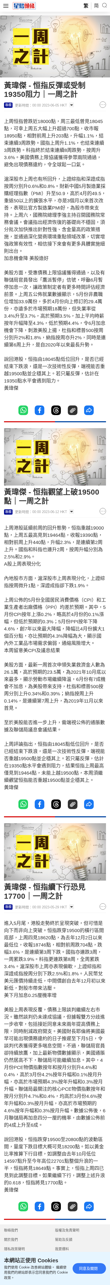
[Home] (24, 5)
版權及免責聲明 (67, 1230)
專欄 (8, 105)
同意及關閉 (88, 1268)
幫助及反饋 (63, 1239)
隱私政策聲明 (14, 1249)
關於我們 (11, 1239)
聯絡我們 (11, 1230)
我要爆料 (62, 1249)
